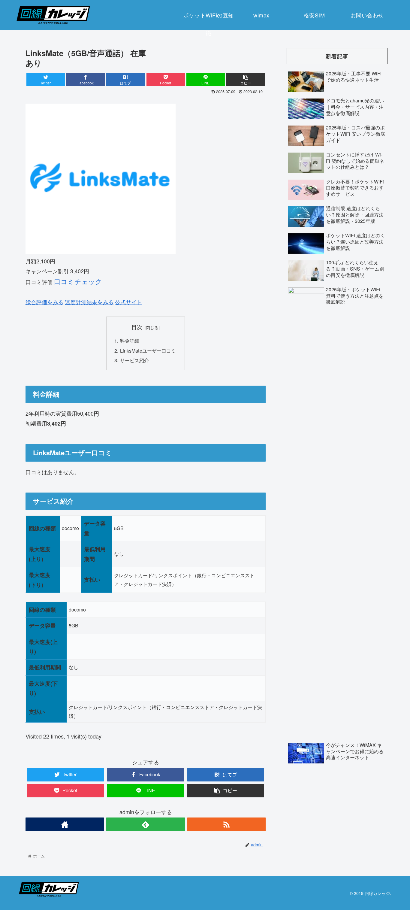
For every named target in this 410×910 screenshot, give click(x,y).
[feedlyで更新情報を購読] (145, 824)
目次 (136, 327)
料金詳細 (129, 340)
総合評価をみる (44, 302)
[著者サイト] (65, 824)
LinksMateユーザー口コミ (148, 350)
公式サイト (128, 302)
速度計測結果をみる (89, 302)
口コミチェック (78, 281)
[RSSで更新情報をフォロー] (226, 824)
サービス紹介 (134, 360)
